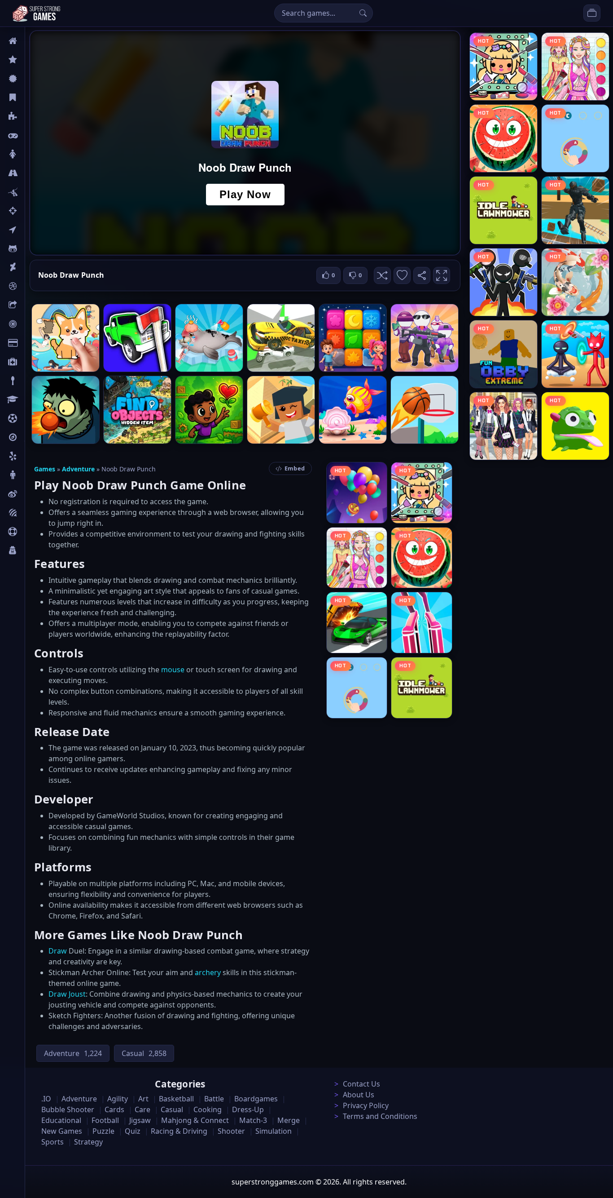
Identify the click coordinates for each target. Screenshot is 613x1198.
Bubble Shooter (67, 1109)
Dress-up (248, 1109)
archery (208, 972)
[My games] (591, 13)
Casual (35, 97)
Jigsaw (35, 437)
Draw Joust (67, 994)
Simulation (273, 1131)
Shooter (231, 1131)
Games (44, 469)
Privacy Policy (366, 1105)
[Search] (363, 13)
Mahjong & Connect (195, 1120)
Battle (34, 191)
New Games (61, 1131)
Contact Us (361, 1084)
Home (34, 40)
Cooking (207, 1109)
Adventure (78, 469)
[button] (382, 275)
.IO (30, 229)
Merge (288, 1120)
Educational (61, 1120)
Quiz (32, 493)
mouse (172, 669)
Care (32, 361)
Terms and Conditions (380, 1116)
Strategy (88, 1142)
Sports (35, 531)
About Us (358, 1095)
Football (105, 1120)
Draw (57, 951)
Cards (34, 342)
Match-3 (253, 1120)
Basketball (176, 1099)
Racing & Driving (179, 1131)
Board (34, 305)
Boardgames (256, 1099)
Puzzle (35, 116)
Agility (35, 248)
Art (30, 267)
